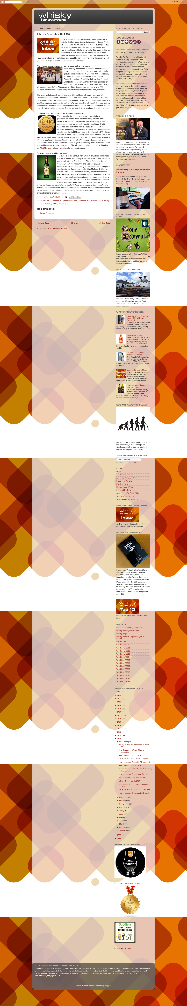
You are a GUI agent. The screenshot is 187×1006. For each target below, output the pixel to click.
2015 (119, 722)
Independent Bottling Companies (129, 627)
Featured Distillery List (125, 490)
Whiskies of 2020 (123, 675)
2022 (119, 699)
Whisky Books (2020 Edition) (127, 631)
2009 (119, 835)
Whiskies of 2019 (123, 672)
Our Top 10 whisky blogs (137, 370)
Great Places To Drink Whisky (128, 493)
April (121, 821)
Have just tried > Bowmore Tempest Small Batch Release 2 (137, 318)
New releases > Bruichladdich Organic (134, 793)
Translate (135, 462)
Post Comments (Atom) (57, 228)
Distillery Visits (122, 484)
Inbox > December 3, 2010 (129, 781)
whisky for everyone (61, 203)
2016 (119, 719)
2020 (119, 705)
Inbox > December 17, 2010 (130, 755)
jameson (82, 201)
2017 (119, 715)
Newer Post (43, 223)
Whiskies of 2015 (123, 660)
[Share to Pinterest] (80, 197)
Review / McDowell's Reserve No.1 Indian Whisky (138, 336)
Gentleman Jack (66, 98)
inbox (76, 201)
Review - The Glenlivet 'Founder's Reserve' (136, 354)
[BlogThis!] (72, 197)
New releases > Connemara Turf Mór (134, 774)
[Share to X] (75, 197)
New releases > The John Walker (132, 778)
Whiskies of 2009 (123, 642)
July (121, 811)
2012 (119, 732)
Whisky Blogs (121, 634)
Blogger (108, 986)
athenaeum (57, 201)
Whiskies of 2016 (123, 663)
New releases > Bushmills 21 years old (134, 762)
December (123, 742)
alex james (47, 201)
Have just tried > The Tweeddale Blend (134, 790)
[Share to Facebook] (77, 197)
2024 (119, 692)
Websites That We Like (125, 496)
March (122, 824)
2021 (119, 702)
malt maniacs (92, 201)
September (124, 804)
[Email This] (70, 197)
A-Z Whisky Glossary (124, 475)
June (121, 814)
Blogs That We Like (124, 481)
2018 (119, 712)
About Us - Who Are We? (126, 478)
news (101, 201)
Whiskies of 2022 (123, 681)
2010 (119, 739)
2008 (119, 838)
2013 (119, 729)
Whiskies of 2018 (123, 669)
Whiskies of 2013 (123, 654)
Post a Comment (47, 213)
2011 (119, 735)
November (123, 797)
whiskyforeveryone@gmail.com (47, 976)
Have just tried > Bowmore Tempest (133, 759)
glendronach (68, 201)
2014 (119, 725)
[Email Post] (66, 197)
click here (64, 148)
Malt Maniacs (45, 148)
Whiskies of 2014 (123, 657)
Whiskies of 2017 (123, 666)
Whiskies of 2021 (123, 678)
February (123, 827)
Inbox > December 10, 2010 (130, 766)
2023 (119, 695)
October (122, 801)
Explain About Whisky (125, 487)
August (122, 807)
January (122, 831)
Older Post (105, 223)
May (121, 817)
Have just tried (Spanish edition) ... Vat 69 (136, 386)
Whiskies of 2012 (123, 651)
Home (74, 223)
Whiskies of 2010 (123, 645)
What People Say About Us (127, 499)
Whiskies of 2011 (123, 648)
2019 (119, 709)
